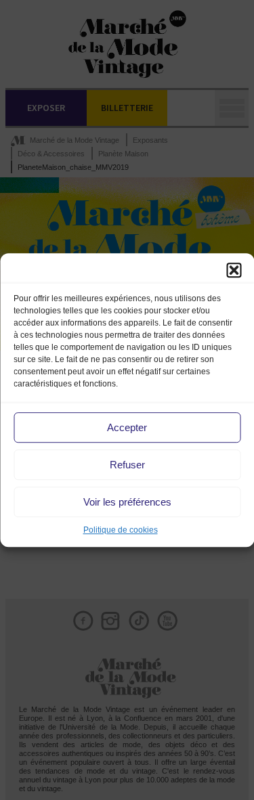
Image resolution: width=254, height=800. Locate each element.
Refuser (127, 464)
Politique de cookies (120, 530)
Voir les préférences (127, 502)
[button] (233, 270)
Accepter (127, 427)
